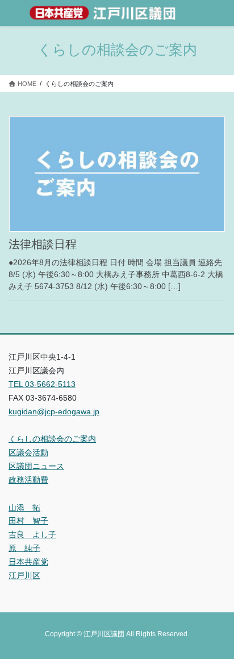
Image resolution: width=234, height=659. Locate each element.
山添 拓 (24, 507)
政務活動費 (28, 479)
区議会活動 (28, 452)
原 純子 (24, 548)
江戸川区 (24, 575)
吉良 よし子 (32, 534)
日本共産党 (28, 561)
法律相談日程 (43, 244)
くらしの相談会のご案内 (52, 438)
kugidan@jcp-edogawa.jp (54, 411)
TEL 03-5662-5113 (42, 384)
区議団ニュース (36, 466)
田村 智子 (28, 520)
